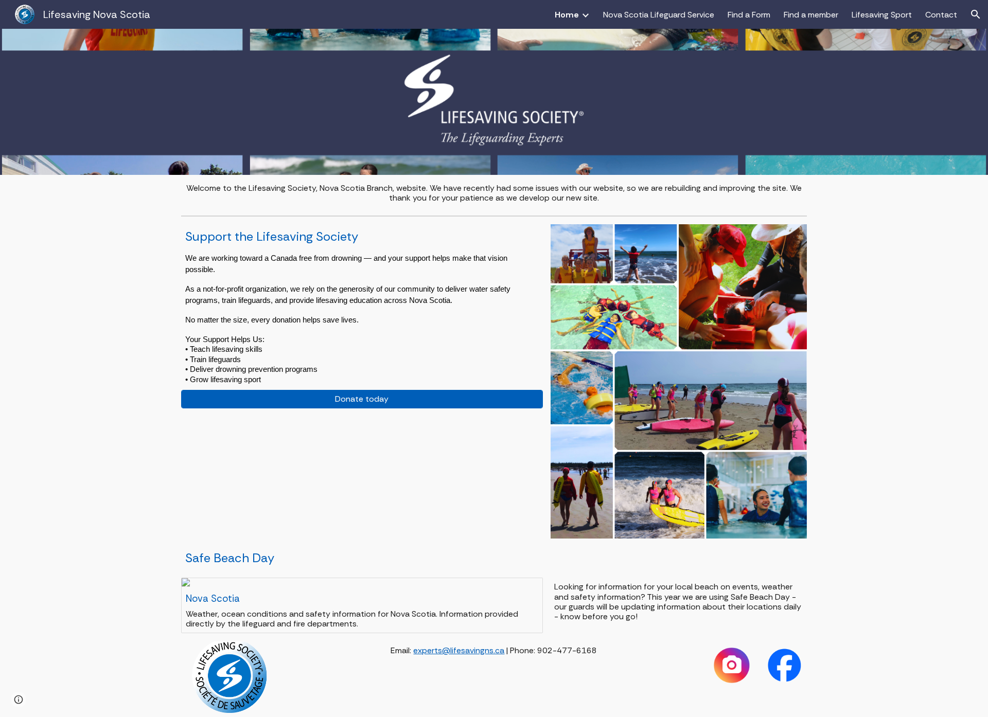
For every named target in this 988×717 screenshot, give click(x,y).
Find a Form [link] (749, 14)
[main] (494, 193)
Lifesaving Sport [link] (882, 14)
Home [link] (567, 14)
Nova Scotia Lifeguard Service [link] (658, 14)
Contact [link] (941, 14)
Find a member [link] (811, 14)
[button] (975, 14)
